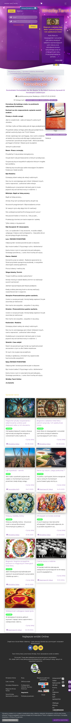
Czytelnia (9, 421)
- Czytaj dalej (58, 53)
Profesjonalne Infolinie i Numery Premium (26, 680)
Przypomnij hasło (18, 25)
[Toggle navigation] (65, 3)
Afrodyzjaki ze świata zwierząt (48, 509)
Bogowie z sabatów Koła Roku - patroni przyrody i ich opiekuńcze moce (50, 416)
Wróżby (34, 647)
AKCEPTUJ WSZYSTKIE (61, 720)
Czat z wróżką (10, 674)
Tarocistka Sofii (13, 482)
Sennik (8, 466)
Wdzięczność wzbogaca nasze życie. (20, 604)
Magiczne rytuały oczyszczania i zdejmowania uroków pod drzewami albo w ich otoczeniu (18, 416)
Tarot (38, 647)
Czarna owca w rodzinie (46, 554)
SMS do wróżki (25, 674)
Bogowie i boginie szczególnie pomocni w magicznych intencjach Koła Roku (19, 556)
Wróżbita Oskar (13, 437)
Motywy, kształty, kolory (15, 509)
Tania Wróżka (10, 687)
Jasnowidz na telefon (12, 689)
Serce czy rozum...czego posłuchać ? (51, 463)
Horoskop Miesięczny (12, 678)
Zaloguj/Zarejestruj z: (28, 8)
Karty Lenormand (25, 647)
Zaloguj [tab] (11, 11)
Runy (22, 671)
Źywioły (40, 512)
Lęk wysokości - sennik (15, 463)
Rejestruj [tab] (19, 11)
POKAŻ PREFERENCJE (10, 720)
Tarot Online (16, 647)
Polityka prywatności (27, 689)
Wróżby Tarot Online (11, 3)
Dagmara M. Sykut (46, 482)
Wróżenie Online (11, 671)
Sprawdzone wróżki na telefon (50, 647)
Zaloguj (33, 26)
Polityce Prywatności (16, 717)
